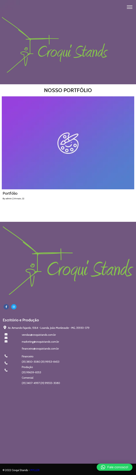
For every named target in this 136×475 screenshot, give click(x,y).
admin (8, 198)
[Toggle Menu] (129, 7)
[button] (114, 467)
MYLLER (34, 470)
